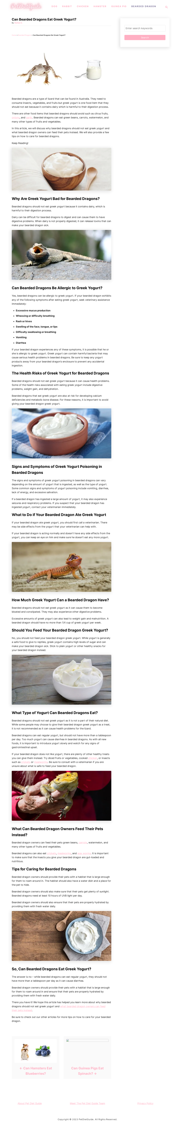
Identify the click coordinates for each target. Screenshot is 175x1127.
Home (14, 35)
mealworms (41, 762)
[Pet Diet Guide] (25, 10)
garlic (29, 117)
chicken (92, 758)
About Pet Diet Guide (30, 1103)
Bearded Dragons (24, 35)
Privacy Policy (145, 1103)
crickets (25, 762)
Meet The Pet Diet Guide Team (87, 1103)
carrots (83, 842)
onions (16, 117)
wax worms (84, 853)
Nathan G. (19, 23)
